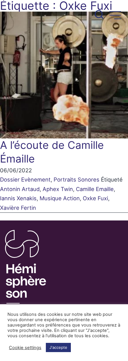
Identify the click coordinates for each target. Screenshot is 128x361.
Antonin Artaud (20, 189)
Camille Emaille (95, 189)
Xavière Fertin (18, 207)
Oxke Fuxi (95, 198)
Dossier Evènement (25, 179)
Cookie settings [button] (25, 347)
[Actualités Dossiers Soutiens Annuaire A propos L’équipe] (64, 11)
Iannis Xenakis (18, 198)
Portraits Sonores (76, 179)
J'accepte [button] (58, 347)
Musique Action (60, 198)
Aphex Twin (58, 189)
